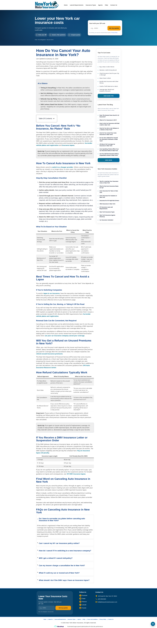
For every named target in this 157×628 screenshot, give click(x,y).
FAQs (106, 5)
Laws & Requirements (76, 5)
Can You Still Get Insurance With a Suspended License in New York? (109, 154)
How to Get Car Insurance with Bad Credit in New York (109, 124)
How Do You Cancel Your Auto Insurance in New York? (108, 133)
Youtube (84, 608)
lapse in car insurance (52, 293)
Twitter (83, 598)
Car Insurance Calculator (106, 220)
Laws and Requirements (60, 619)
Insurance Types (91, 5)
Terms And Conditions (92, 619)
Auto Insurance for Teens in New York (109, 191)
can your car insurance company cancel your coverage (64, 336)
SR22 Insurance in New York (107, 204)
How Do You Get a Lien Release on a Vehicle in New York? (109, 128)
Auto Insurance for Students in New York (108, 196)
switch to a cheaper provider (62, 167)
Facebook (84, 595)
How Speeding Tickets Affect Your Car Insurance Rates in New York (109, 149)
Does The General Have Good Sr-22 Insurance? (109, 116)
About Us (50, 619)
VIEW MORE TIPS (109, 96)
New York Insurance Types (107, 212)
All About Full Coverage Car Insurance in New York (107, 144)
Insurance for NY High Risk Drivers (109, 200)
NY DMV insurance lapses (76, 474)
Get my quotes (114, 28)
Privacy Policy (114, 32)
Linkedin (84, 604)
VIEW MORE (108, 160)
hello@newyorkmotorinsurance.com (107, 602)
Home (66, 5)
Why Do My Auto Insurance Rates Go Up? (109, 186)
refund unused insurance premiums (49, 354)
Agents (100, 5)
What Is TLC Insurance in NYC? (108, 120)
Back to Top (153, 624)
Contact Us (113, 5)
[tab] (65, 527)
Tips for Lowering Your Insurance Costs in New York (109, 182)
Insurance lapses (68, 145)
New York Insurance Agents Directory (107, 215)
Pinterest (84, 601)
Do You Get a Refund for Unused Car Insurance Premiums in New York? (109, 139)
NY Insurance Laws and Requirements (106, 207)
